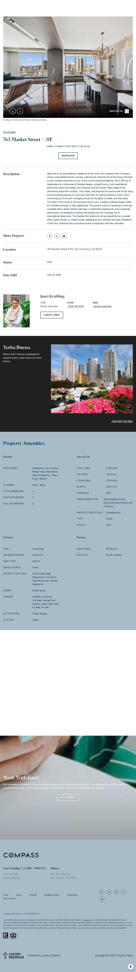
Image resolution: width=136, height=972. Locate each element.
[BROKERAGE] (102, 899)
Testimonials (72, 895)
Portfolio (33, 895)
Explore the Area (122, 421)
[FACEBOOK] (102, 892)
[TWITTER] (123, 892)
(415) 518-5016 (76, 306)
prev (13, 111)
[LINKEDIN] (116, 892)
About (19, 895)
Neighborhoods (52, 895)
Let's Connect (9, 898)
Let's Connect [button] (68, 797)
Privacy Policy (125, 955)
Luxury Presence (51, 955)
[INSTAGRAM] (109, 892)
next (20, 111)
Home (5, 895)
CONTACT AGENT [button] (52, 315)
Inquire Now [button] (68, 155)
